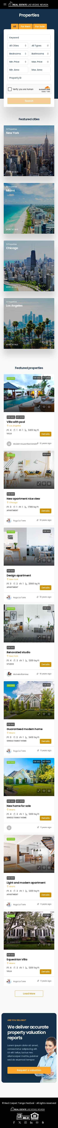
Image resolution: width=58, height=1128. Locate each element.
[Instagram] (26, 1122)
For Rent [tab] (25, 26)
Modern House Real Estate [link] (25, 444)
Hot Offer (46, 378)
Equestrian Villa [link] (17, 959)
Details (45, 434)
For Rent (46, 454)
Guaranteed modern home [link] (24, 729)
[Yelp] (43, 1122)
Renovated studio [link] (18, 652)
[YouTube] (37, 1122)
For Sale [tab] (40, 26)
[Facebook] (14, 1122)
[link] (29, 393)
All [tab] (14, 26)
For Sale (37, 378)
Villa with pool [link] (16, 422)
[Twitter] (20, 1122)
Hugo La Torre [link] (19, 520)
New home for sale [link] (19, 806)
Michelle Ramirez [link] (20, 674)
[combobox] (17, 46)
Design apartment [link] (19, 575)
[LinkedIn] (32, 1122)
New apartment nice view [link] (23, 498)
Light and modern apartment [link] (26, 882)
